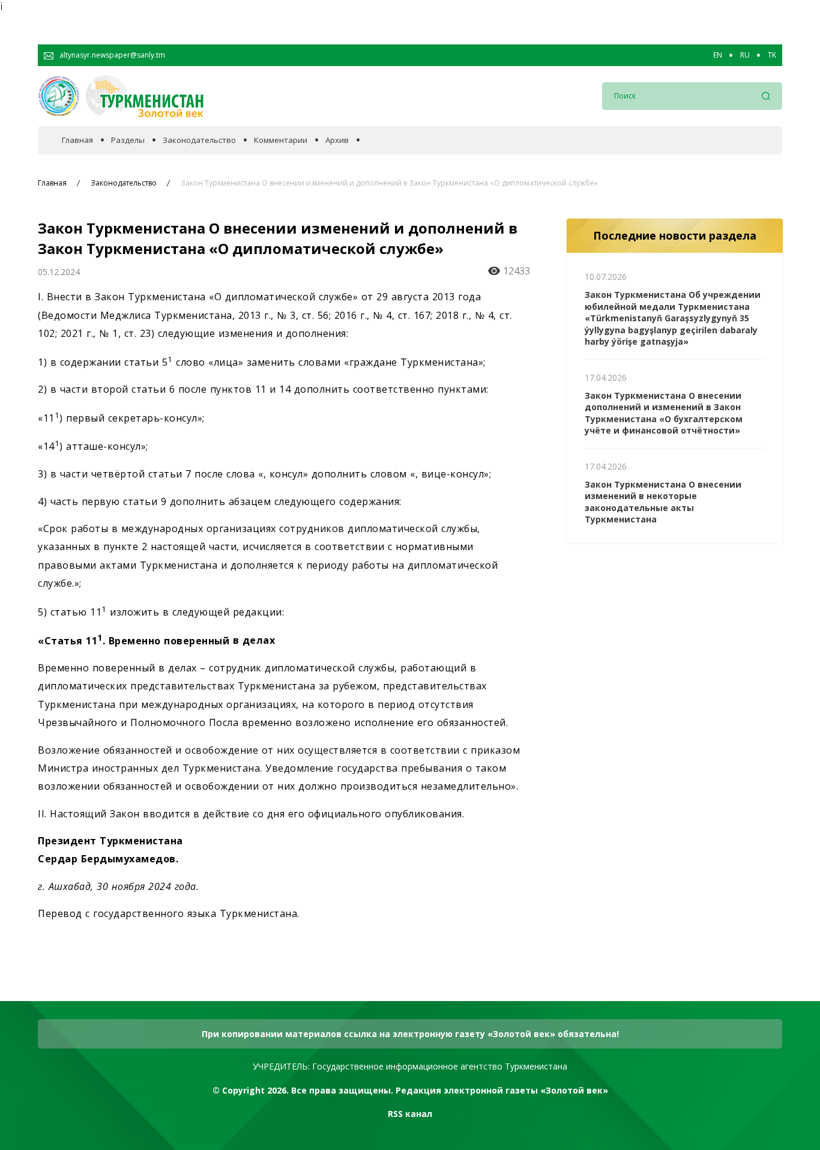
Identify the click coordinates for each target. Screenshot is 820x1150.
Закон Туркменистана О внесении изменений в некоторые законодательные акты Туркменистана (663, 502)
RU (745, 55)
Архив (337, 140)
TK (772, 55)
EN (717, 55)
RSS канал (410, 1113)
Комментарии (280, 140)
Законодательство (199, 140)
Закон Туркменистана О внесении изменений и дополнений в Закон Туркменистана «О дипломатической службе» (389, 183)
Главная (77, 140)
